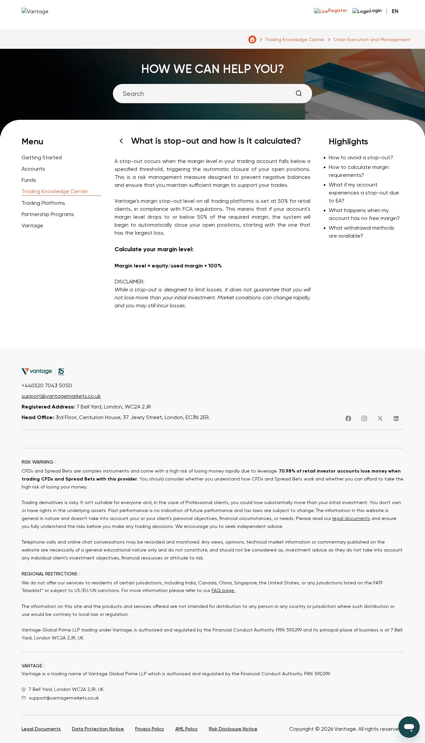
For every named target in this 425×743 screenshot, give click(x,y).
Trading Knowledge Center (294, 39)
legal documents (351, 518)
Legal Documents (41, 728)
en (395, 11)
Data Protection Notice (98, 728)
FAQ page (223, 590)
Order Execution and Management (371, 39)
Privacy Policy (149, 728)
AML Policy (186, 728)
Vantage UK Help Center (252, 39)
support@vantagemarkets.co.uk (61, 396)
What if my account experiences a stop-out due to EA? (364, 193)
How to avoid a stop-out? (361, 157)
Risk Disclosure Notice (233, 728)
